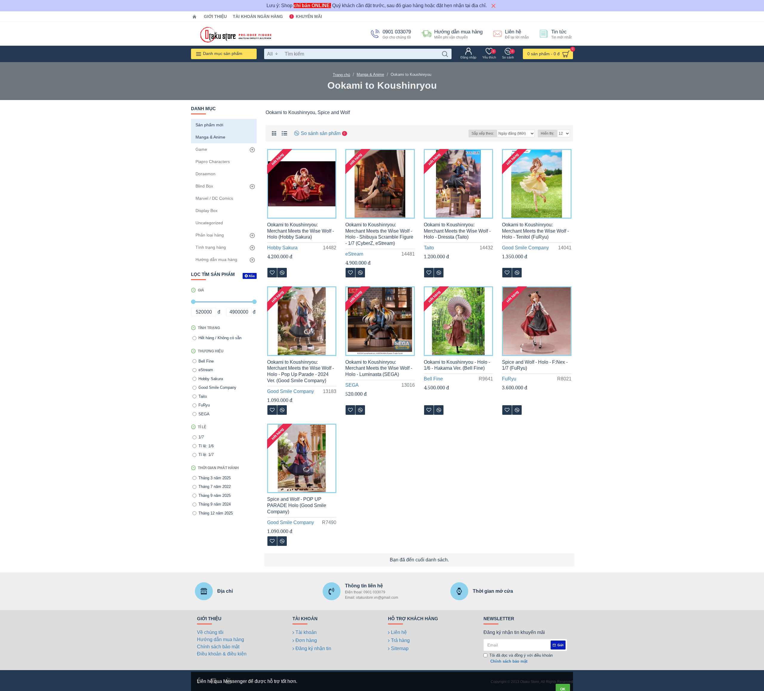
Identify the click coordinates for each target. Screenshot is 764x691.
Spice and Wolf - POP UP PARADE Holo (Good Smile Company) (296, 505)
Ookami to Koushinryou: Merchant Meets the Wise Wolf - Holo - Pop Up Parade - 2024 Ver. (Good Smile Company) (300, 371)
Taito (429, 247)
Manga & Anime (370, 74)
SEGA (352, 385)
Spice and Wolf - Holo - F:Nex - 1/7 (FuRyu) (535, 365)
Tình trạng (209, 328)
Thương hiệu (211, 351)
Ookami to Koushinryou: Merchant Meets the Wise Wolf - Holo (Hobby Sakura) (300, 231)
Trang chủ (341, 75)
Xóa (252, 276)
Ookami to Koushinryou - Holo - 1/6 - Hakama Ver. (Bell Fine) (457, 365)
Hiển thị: (547, 133)
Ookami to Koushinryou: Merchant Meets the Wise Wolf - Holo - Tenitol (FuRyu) (535, 231)
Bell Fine (433, 378)
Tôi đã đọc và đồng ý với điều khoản (521, 658)
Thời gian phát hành (218, 468)
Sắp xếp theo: (483, 133)
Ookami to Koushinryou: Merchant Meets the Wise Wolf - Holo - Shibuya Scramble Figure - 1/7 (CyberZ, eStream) (379, 234)
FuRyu (509, 378)
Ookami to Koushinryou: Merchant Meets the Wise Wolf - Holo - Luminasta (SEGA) (378, 368)
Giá (201, 290)
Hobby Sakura (282, 247)
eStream (354, 254)
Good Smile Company (525, 247)
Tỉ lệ (202, 427)
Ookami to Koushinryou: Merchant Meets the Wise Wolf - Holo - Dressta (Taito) (457, 231)
